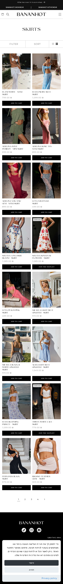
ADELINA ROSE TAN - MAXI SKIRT (42, 147)
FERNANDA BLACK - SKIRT (11, 477)
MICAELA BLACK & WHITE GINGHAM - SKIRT (11, 367)
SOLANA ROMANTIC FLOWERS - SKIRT (42, 257)
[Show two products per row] (57, 44)
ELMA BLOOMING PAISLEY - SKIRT (10, 423)
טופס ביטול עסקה (54, 538)
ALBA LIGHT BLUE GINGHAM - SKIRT (41, 366)
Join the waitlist (47, 267)
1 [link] (18, 499)
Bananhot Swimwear (15, 7)
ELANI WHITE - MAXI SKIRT (12, 93)
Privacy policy (49, 578)
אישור (31, 563)
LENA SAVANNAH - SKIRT (41, 202)
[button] (58, 14)
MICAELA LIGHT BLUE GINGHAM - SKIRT (42, 311)
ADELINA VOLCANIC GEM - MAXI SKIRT (11, 202)
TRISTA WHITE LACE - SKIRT (42, 423)
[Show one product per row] (53, 44)
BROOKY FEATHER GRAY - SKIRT (41, 477)
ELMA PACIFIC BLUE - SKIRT (42, 93)
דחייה (31, 570)
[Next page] (44, 499)
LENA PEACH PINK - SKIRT (11, 311)
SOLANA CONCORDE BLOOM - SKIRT (12, 257)
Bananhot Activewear (48, 7)
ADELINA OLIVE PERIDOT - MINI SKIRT (12, 147)
